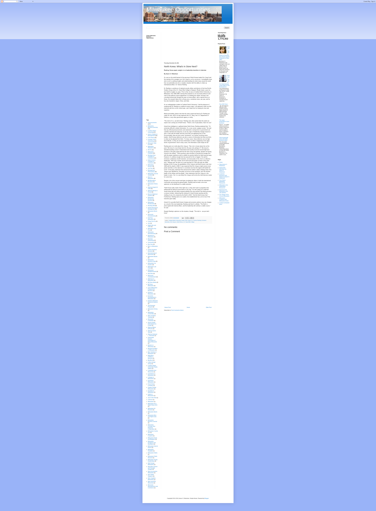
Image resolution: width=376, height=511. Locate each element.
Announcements (152, 122)
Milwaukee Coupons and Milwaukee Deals (224, 199)
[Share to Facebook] (191, 218)
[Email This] (186, 218)
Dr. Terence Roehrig (196, 220)
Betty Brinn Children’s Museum (151, 357)
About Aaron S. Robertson (223, 165)
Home (188, 307)
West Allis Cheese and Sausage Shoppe (152, 468)
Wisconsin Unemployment (152, 276)
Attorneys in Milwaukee (151, 279)
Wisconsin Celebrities (151, 319)
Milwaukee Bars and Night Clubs (152, 416)
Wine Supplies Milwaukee (152, 478)
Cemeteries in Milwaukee (151, 374)
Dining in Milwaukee (151, 293)
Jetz (149, 223)
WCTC (149, 149)
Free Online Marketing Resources (222, 182)
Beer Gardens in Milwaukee (152, 352)
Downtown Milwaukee (151, 381)
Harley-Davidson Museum (152, 250)
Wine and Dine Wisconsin (152, 482)
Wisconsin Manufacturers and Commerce (153, 486)
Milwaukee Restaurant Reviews (151, 199)
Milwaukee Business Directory (153, 126)
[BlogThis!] (188, 218)
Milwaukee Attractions (151, 147)
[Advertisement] (188, 45)
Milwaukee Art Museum (151, 409)
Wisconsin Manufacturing (151, 215)
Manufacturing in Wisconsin (152, 253)
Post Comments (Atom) (177, 310)
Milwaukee (151, 401)
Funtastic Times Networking (152, 140)
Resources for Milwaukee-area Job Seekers (223, 191)
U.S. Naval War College (188, 222)
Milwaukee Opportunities (178, 9)
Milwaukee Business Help (152, 260)
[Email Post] (182, 217)
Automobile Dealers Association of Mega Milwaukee (152, 339)
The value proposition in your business (224, 121)
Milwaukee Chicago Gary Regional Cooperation (151, 427)
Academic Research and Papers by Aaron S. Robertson (224, 176)
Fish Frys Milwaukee (151, 218)
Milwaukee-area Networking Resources (223, 186)
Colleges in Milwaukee (151, 378)
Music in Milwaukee (151, 177)
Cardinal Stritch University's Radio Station (152, 367)
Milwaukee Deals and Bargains (152, 438)
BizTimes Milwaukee (151, 285)
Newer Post (167, 307)
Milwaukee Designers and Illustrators (152, 443)
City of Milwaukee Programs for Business (152, 289)
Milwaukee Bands (152, 256)
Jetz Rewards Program (151, 306)
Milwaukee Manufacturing (151, 232)
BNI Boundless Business (152, 181)
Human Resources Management (153, 208)
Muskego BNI (151, 205)
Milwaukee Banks (152, 412)
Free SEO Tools (223, 104)
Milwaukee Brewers (151, 165)
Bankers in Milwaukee (151, 345)
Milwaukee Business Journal (152, 420)
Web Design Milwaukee (151, 463)
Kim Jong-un (173, 222)
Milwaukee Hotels (152, 453)
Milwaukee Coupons (151, 435)
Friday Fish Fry (152, 221)
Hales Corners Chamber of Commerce (152, 161)
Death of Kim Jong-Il (186, 220)
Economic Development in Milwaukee (152, 297)
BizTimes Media (152, 282)
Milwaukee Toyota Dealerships (152, 460)
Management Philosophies (151, 171)
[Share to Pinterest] (193, 218)
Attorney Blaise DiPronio (152, 328)
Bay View (150, 244)
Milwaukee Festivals (151, 152)
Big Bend (150, 360)
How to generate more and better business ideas (223, 139)
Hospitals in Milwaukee (151, 391)
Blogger (207, 498)
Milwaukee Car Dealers (152, 264)
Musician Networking (151, 239)
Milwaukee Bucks (152, 211)
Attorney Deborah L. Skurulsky (152, 335)
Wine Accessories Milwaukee (152, 472)
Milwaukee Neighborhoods (152, 270)
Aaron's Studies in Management (152, 135)
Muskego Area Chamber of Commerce (151, 157)
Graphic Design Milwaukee (152, 388)
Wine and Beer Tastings (152, 316)
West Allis (150, 273)
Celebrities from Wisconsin (152, 371)
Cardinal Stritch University (175, 220)
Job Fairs (150, 168)
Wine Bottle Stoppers (151, 475)
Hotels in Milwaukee (151, 395)
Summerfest (151, 242)
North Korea (180, 222)
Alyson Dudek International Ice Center (152, 324)
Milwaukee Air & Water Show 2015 (152, 404)
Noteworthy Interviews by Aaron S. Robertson (222, 170)
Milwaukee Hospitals (151, 450)
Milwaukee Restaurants (151, 203)
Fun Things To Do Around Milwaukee (224, 195)
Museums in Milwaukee (151, 236)
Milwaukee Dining (152, 309)
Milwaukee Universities (151, 313)
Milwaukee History (153, 184)
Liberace (150, 399)
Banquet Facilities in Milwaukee (152, 349)
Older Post (209, 307)
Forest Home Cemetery (151, 384)
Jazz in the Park (152, 397)
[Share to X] (189, 218)
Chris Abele (151, 137)
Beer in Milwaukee (153, 246)
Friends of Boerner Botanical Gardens (153, 301)
